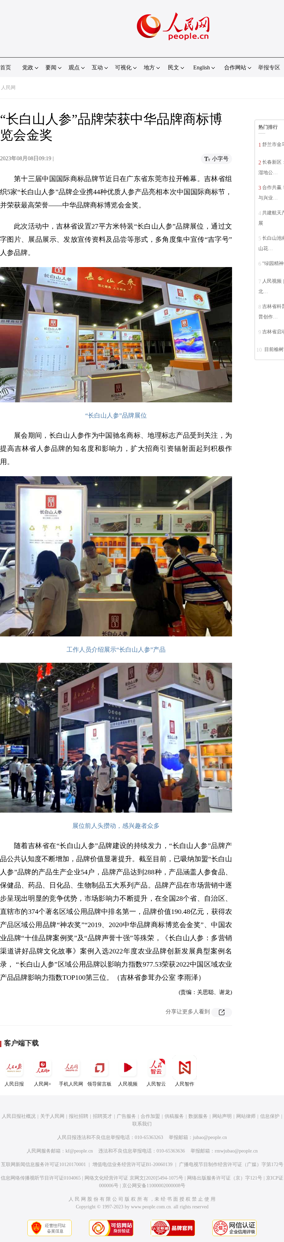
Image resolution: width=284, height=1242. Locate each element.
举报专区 (269, 67)
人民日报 (14, 1084)
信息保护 (269, 1116)
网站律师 (246, 1116)
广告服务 (126, 1116)
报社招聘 (78, 1116)
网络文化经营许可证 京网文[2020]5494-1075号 (134, 1178)
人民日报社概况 (19, 1116)
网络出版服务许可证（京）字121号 (224, 1178)
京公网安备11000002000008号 (153, 1185)
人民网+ (42, 1084)
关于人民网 (52, 1116)
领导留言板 (99, 1084)
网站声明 (222, 1116)
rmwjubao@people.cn (236, 1151)
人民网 (8, 87)
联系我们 (142, 1124)
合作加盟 (150, 1116)
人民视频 (127, 1084)
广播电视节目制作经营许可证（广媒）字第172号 (231, 1164)
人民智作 (184, 1084)
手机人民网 (71, 1084)
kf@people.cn (79, 1151)
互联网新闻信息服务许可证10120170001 (43, 1164)
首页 (5, 67)
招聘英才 (102, 1116)
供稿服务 (174, 1116)
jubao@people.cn (210, 1137)
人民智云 (156, 1084)
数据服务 (198, 1116)
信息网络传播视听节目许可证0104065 (41, 1178)
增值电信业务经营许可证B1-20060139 (132, 1164)
